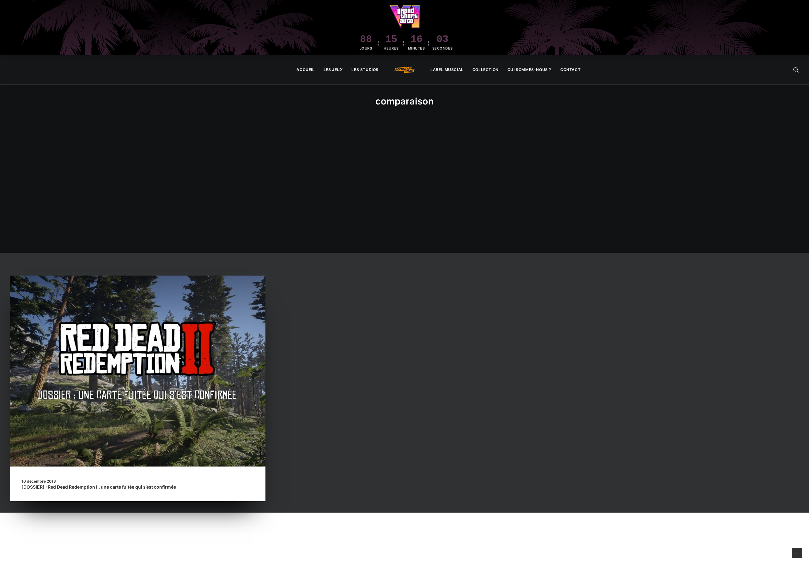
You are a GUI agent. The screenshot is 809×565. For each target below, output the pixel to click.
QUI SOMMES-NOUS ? (529, 69)
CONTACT (570, 69)
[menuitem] (305, 69)
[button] (796, 69)
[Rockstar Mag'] (404, 70)
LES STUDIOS (365, 69)
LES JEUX (333, 69)
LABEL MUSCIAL (447, 69)
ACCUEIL (305, 69)
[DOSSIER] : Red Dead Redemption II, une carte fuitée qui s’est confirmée (98, 487)
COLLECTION (485, 69)
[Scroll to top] (797, 553)
